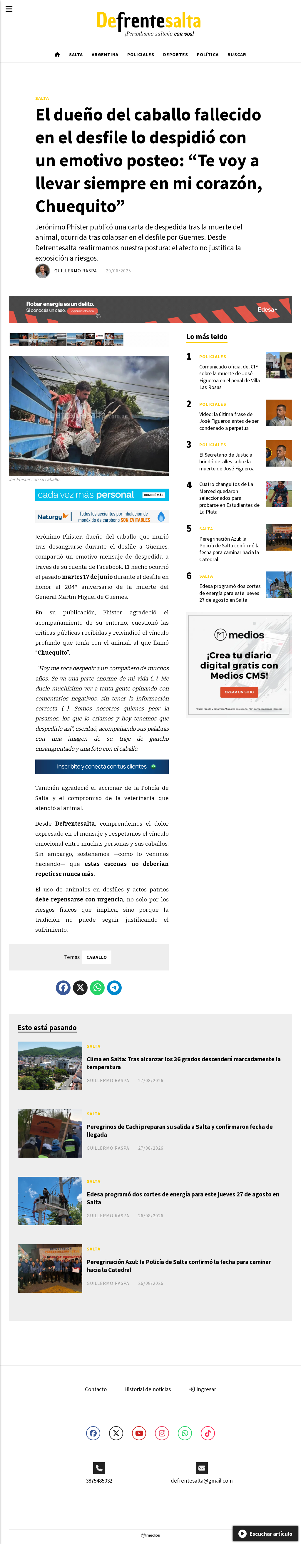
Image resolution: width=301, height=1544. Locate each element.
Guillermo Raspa (75, 271)
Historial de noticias (147, 1389)
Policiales (140, 54)
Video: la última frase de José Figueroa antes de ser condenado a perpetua (229, 421)
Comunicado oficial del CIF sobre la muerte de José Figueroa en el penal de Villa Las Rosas (229, 376)
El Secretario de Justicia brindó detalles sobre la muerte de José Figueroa (227, 461)
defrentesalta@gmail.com (202, 1480)
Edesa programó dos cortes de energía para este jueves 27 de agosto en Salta (183, 1198)
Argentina (105, 54)
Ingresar (205, 1389)
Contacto (96, 1389)
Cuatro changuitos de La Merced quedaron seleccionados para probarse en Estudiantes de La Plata (229, 498)
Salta (76, 54)
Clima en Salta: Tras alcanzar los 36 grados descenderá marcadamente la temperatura (184, 1063)
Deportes (175, 54)
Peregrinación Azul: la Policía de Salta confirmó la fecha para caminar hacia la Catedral (179, 1266)
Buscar (237, 54)
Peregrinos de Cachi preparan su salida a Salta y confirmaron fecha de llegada (180, 1131)
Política (208, 54)
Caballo (96, 957)
